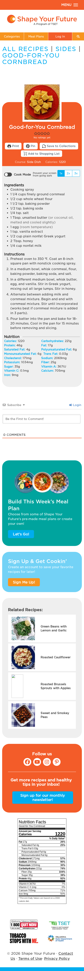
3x (76, 173)
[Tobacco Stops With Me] (24, 938)
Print (15, 146)
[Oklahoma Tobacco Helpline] (24, 924)
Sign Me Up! (24, 582)
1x (61, 173)
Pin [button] (32, 146)
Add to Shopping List (43, 153)
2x (68, 173)
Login (76, 405)
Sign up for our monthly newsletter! (42, 797)
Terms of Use (30, 958)
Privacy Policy (57, 958)
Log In (60, 36)
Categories (12, 36)
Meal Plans (36, 36)
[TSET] (60, 924)
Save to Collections (61, 146)
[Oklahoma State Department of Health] (60, 938)
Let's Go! (21, 534)
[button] (35, 133)
